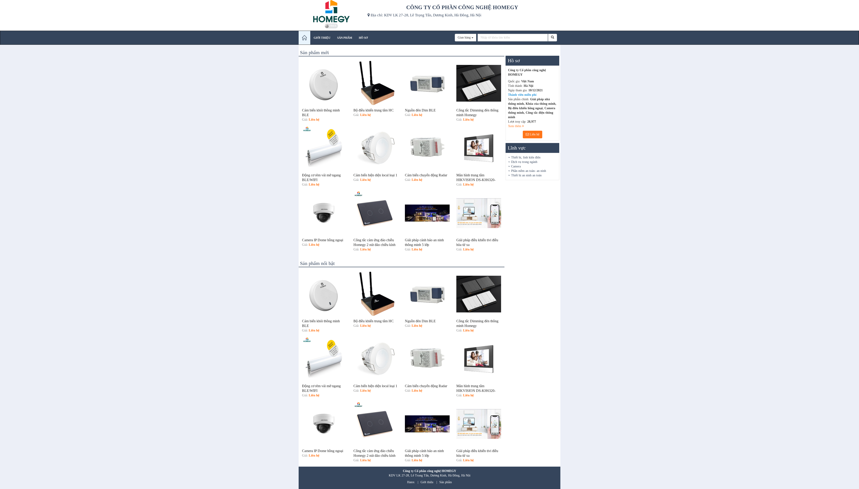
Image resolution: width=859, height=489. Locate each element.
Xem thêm (515, 126)
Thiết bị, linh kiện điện (525, 157)
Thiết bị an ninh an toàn (526, 175)
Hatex (411, 482)
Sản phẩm (445, 482)
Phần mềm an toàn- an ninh (528, 171)
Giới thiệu (427, 482)
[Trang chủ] (304, 38)
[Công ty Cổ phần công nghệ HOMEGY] (331, 11)
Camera (516, 166)
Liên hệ (534, 134)
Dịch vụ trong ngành (524, 162)
